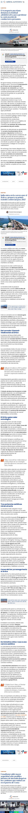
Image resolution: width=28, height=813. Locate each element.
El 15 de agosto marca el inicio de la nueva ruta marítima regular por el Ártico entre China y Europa (16, 307)
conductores (5, 181)
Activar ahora (9, 61)
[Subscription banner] (14, 177)
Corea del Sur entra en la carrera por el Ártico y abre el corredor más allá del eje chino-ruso (17, 601)
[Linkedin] (11, 812)
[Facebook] (2, 812)
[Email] (25, 812)
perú (13, 181)
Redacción (15, 30)
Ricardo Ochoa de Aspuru (15, 212)
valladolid (21, 181)
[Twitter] (7, 812)
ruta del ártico (5, 760)
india (14, 760)
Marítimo (3, 192)
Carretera (3, 8)
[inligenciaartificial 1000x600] (4, 308)
